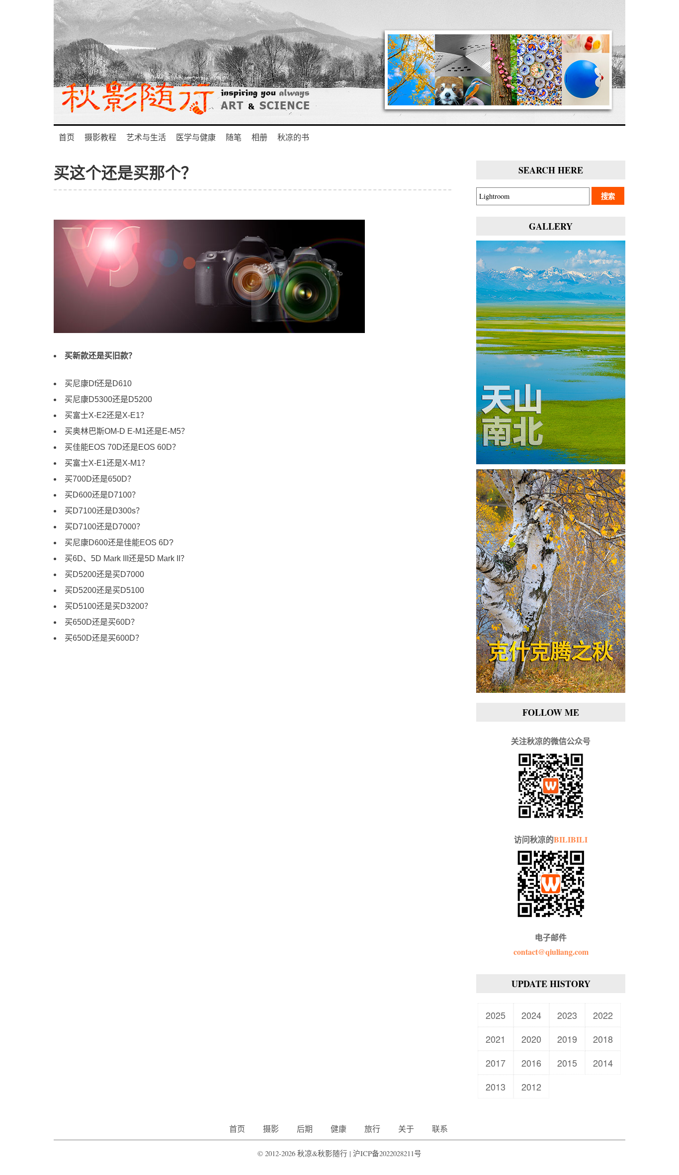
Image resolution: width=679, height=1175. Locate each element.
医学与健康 (196, 137)
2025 (496, 1014)
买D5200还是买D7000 (104, 574)
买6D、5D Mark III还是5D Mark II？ (126, 558)
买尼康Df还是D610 (98, 383)
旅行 (372, 1128)
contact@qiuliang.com (551, 951)
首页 (67, 137)
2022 (603, 1014)
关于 (406, 1128)
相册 (259, 137)
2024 (531, 1014)
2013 (496, 1086)
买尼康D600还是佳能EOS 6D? (119, 542)
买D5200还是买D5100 (104, 590)
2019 (567, 1038)
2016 (531, 1062)
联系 (440, 1128)
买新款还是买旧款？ (100, 355)
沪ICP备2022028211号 (387, 1153)
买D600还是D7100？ (102, 495)
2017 (496, 1062)
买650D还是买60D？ (102, 622)
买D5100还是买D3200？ (108, 606)
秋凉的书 (293, 137)
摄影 (271, 1128)
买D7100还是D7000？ (104, 526)
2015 (567, 1062)
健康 (338, 1128)
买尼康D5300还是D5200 (108, 399)
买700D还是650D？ (100, 479)
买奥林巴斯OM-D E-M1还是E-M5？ (127, 431)
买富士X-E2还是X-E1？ (106, 415)
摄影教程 (100, 137)
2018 (603, 1038)
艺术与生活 (146, 137)
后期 (305, 1128)
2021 (496, 1038)
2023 (567, 1014)
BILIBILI (571, 839)
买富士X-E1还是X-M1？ (107, 463)
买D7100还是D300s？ (104, 510)
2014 (603, 1062)
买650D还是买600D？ (104, 638)
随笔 (234, 137)
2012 (531, 1086)
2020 (531, 1038)
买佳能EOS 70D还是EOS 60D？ (122, 447)
